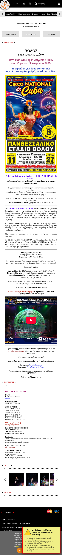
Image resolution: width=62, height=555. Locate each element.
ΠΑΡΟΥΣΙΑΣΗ (11, 34)
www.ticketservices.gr (16, 351)
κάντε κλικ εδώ (10, 447)
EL (14, 4)
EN (17, 4)
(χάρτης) (7, 398)
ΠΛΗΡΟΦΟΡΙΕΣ (31, 34)
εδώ (17, 546)
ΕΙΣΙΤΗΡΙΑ (51, 34)
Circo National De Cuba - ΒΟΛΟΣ (31, 24)
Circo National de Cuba (35, 367)
